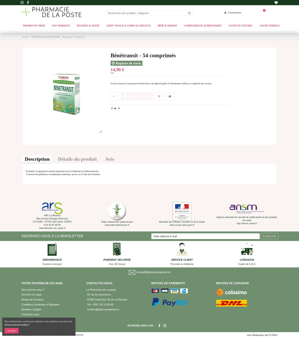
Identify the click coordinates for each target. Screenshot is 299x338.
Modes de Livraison (32, 299)
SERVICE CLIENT (182, 259)
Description (37, 159)
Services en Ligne (31, 294)
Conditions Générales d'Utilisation (40, 304)
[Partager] (111, 108)
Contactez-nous (30, 314)
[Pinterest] (119, 108)
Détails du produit (77, 159)
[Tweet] (115, 108)
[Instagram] (164, 325)
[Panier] (263, 12)
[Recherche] (189, 13)
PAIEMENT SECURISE (117, 259)
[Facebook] (159, 325)
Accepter (11, 330)
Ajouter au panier (141, 96)
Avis (109, 159)
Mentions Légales (31, 309)
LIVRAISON (247, 259)
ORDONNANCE (52, 259)
